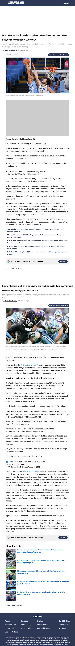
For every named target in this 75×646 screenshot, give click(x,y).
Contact (40, 621)
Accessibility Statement (46, 628)
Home (8, 269)
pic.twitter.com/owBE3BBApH (43, 429)
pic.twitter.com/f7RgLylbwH (34, 171)
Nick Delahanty (10, 50)
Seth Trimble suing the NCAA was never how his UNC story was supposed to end (37, 253)
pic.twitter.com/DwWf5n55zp (57, 414)
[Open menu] (5, 3)
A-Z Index (62, 628)
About (7, 621)
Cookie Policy (10, 628)
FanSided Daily (11, 625)
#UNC (8, 163)
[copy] (17, 54)
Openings (25, 621)
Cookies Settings (11, 632)
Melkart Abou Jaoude (30, 471)
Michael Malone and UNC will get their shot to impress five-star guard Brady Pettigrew (36, 236)
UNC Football (17, 605)
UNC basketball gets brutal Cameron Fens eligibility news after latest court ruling (36, 247)
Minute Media (14, 637)
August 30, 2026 (35, 417)
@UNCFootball (40, 462)
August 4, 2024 (35, 174)
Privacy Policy (42, 625)
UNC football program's (29, 365)
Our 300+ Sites (64, 621)
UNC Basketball (17, 269)
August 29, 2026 (38, 431)
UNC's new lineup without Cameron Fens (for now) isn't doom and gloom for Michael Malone (37, 242)
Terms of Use (64, 625)
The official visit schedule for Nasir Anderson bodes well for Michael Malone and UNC (35, 230)
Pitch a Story (26, 625)
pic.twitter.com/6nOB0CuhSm (17, 464)
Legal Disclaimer (27, 628)
